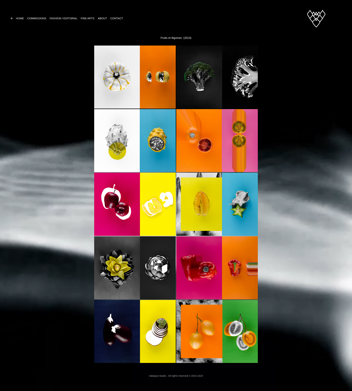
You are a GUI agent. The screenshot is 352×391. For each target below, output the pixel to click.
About (102, 18)
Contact (116, 18)
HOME (20, 18)
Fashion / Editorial (63, 18)
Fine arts (87, 18)
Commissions (36, 18)
